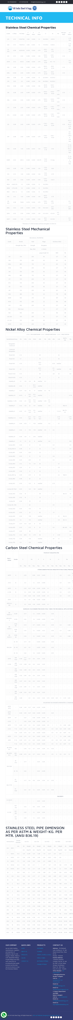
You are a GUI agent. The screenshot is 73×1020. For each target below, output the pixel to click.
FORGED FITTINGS (42, 964)
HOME (23, 948)
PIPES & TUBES (41, 958)
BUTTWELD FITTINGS (42, 961)
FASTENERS (40, 948)
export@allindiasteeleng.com (60, 1004)
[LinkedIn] (64, 2)
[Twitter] (59, 2)
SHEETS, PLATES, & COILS (44, 954)
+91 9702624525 (11, 2)
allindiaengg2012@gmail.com (60, 989)
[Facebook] (57, 2)
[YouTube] (62, 2)
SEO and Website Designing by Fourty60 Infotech (46, 1015)
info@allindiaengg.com (59, 985)
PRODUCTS (24, 954)
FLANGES (39, 951)
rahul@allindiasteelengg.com (60, 1000)
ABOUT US (24, 951)
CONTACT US (24, 961)
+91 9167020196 (23, 2)
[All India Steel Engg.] (27, 8)
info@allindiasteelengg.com (38, 2)
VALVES (23, 958)
